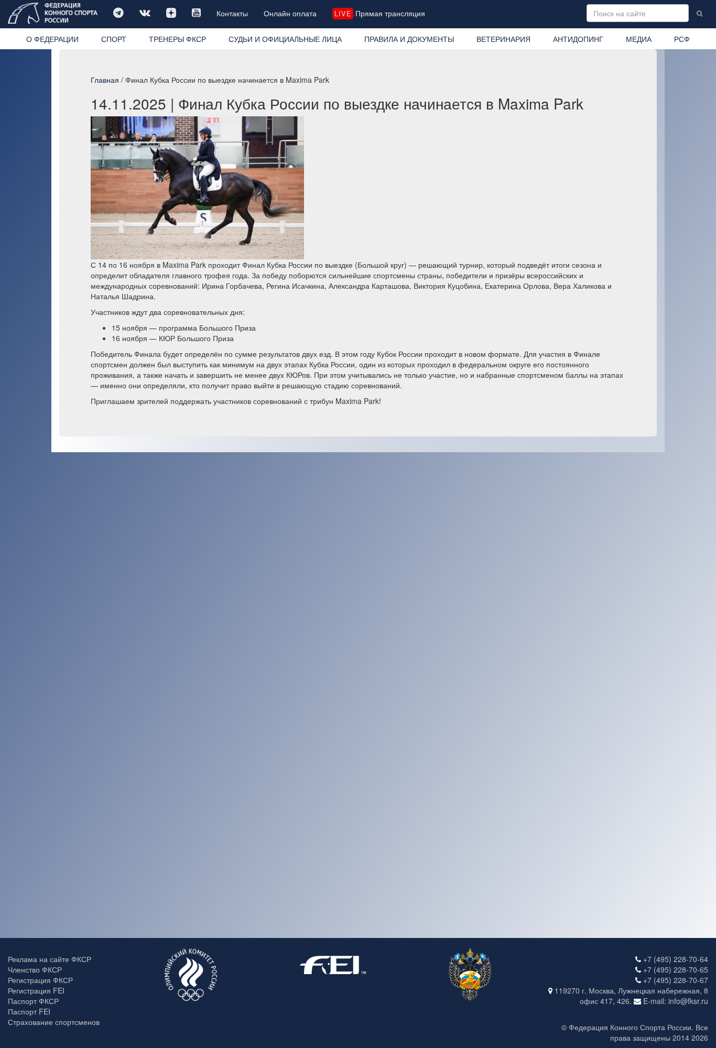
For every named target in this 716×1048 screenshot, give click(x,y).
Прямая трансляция (379, 13)
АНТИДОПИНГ (578, 39)
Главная (105, 79)
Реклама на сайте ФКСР (49, 959)
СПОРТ (113, 39)
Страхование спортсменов (54, 1022)
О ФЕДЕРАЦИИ (52, 39)
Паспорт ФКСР (33, 1001)
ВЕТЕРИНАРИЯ (503, 39)
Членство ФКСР (35, 969)
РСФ (682, 39)
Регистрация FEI (36, 990)
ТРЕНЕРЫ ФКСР (177, 39)
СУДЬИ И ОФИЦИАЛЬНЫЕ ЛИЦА (285, 39)
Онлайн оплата (290, 13)
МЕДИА (639, 39)
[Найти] (699, 13)
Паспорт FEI (29, 1011)
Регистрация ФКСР (40, 980)
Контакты (232, 13)
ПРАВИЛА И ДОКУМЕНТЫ (409, 39)
